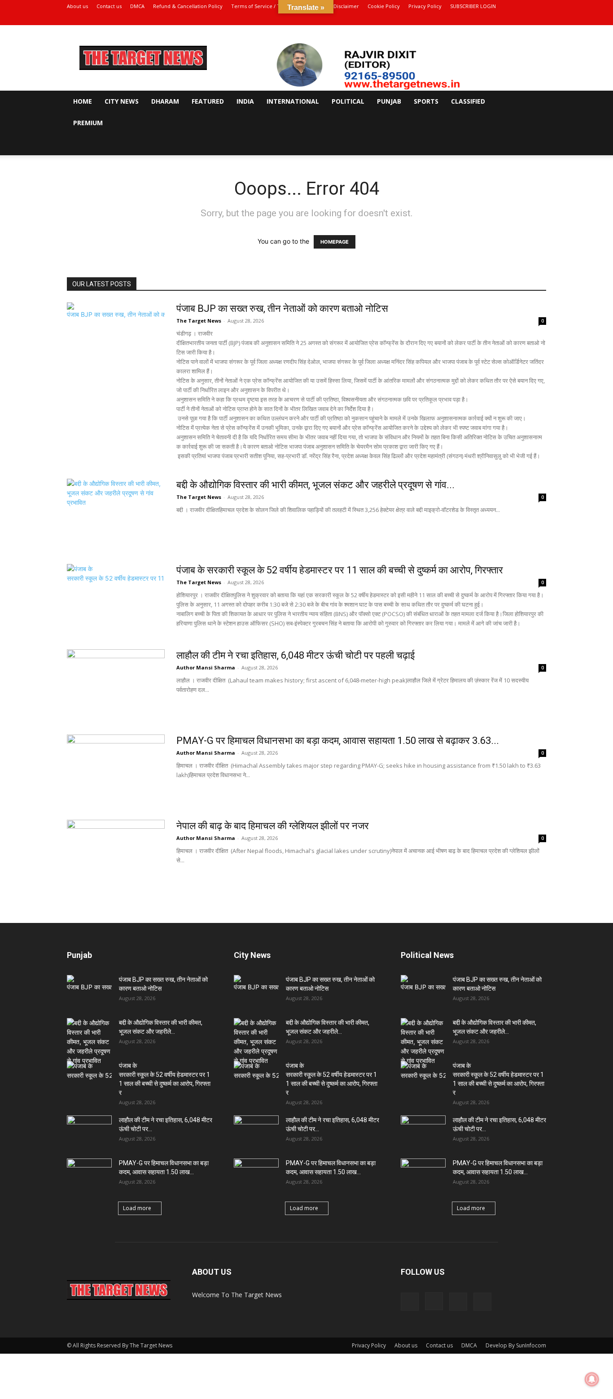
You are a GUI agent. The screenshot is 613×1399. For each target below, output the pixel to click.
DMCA (137, 6)
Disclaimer (346, 6)
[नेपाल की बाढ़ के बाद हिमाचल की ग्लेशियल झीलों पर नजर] (116, 853)
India (245, 101)
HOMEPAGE (334, 242)
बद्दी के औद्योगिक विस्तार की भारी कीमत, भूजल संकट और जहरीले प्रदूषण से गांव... (315, 484)
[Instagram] (510, 19)
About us (77, 6)
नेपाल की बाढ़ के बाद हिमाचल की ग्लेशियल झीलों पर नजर (272, 825)
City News (122, 101)
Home (82, 101)
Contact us (109, 6)
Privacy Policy (425, 6)
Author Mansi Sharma (205, 667)
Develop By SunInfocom (516, 1345)
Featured (208, 101)
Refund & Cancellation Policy (188, 6)
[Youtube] (539, 19)
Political (348, 101)
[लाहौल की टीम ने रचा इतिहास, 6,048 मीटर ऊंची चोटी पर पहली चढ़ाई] (116, 683)
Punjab (389, 101)
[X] (524, 19)
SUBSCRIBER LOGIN (473, 6)
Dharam (165, 101)
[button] (535, 102)
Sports (426, 101)
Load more (137, 1208)
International (293, 101)
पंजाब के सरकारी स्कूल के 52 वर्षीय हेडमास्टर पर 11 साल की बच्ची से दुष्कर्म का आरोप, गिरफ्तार (339, 570)
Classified (468, 101)
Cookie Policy (384, 6)
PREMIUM (88, 122)
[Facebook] (495, 19)
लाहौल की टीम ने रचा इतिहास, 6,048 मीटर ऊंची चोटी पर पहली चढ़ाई (295, 655)
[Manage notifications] (592, 1379)
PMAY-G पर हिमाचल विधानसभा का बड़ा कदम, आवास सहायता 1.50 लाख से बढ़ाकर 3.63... (337, 740)
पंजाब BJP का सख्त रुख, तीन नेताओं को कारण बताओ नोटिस (282, 308)
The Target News (198, 320)
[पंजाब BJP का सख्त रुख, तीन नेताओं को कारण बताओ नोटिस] (116, 336)
